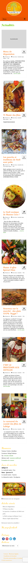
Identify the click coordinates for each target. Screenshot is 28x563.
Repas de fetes (5, 119)
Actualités (19, 56)
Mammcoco (7, 56)
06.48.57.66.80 (8, 456)
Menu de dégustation (9, 507)
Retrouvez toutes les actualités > (11, 523)
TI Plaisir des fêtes (8, 509)
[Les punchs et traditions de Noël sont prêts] (14, 141)
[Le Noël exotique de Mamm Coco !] (14, 196)
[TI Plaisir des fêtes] (14, 96)
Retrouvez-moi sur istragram (11, 499)
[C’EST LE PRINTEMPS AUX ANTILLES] (14, 349)
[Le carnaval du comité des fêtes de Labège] (14, 406)
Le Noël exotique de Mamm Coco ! (12, 516)
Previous (3, 142)
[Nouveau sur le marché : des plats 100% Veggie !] (14, 297)
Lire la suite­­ (17, 73)
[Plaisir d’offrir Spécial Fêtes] (14, 252)
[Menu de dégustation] (14, 39)
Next (24, 142)
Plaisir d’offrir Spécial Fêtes (10, 518)
